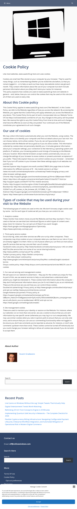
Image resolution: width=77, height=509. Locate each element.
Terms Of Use (9, 474)
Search (7, 378)
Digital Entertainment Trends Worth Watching (23, 406)
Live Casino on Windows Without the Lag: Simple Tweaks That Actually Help (35, 403)
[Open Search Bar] (72, 3)
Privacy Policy (44, 506)
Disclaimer (8, 484)
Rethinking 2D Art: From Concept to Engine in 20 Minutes (27, 410)
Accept (38, 502)
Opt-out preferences (34, 506)
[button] (74, 487)
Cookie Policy (9, 477)
